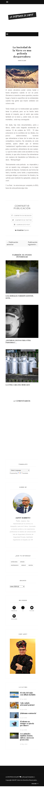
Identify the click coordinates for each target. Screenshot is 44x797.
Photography (15, 565)
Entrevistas (14, 561)
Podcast (23, 565)
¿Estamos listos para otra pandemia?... (18, 341)
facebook (14, 610)
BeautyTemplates (28, 777)
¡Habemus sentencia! (28, 713)
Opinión (26, 230)
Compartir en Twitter (23, 220)
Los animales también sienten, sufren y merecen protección (27, 737)
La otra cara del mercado (18, 385)
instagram (14, 619)
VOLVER (34, 783)
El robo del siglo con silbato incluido (28, 694)
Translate (25, 473)
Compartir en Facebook (23, 215)
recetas (31, 565)
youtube (31, 610)
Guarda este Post (23, 224)
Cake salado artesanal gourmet (27, 704)
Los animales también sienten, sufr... (20, 297)
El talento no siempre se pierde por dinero (27, 724)
